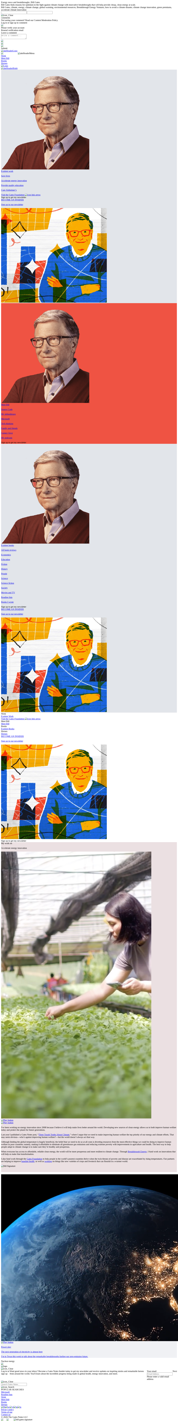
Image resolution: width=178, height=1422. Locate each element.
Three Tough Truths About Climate (54, 1134)
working (48, 1161)
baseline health (27, 1161)
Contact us (5, 1414)
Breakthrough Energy (137, 1151)
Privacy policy (7, 1409)
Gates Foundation (34, 1159)
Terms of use (6, 1412)
